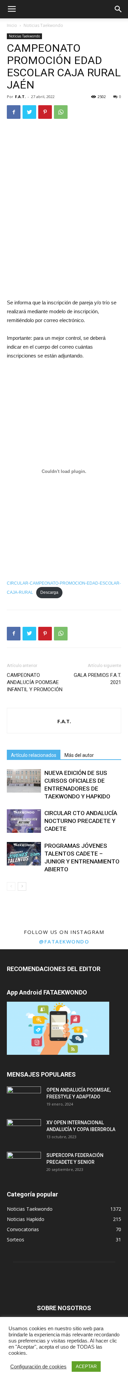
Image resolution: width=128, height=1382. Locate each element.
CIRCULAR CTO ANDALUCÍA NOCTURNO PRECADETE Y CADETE (80, 821)
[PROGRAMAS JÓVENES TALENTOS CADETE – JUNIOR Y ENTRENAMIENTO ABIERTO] (24, 853)
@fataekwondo (64, 941)
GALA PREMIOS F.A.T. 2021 (97, 678)
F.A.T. (20, 96)
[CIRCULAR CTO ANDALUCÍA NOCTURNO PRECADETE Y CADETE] (24, 821)
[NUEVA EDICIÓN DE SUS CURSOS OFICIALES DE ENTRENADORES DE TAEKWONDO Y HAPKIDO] (24, 781)
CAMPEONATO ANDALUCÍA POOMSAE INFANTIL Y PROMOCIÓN (34, 682)
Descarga (49, 592)
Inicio (12, 25)
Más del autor (79, 755)
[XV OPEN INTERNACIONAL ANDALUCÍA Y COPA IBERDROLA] (24, 1131)
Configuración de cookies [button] (38, 1366)
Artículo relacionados (33, 755)
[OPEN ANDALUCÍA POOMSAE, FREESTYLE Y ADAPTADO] (24, 1098)
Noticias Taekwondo (43, 25)
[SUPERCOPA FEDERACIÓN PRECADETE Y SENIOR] (24, 1164)
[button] (118, 9)
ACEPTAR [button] (86, 1366)
